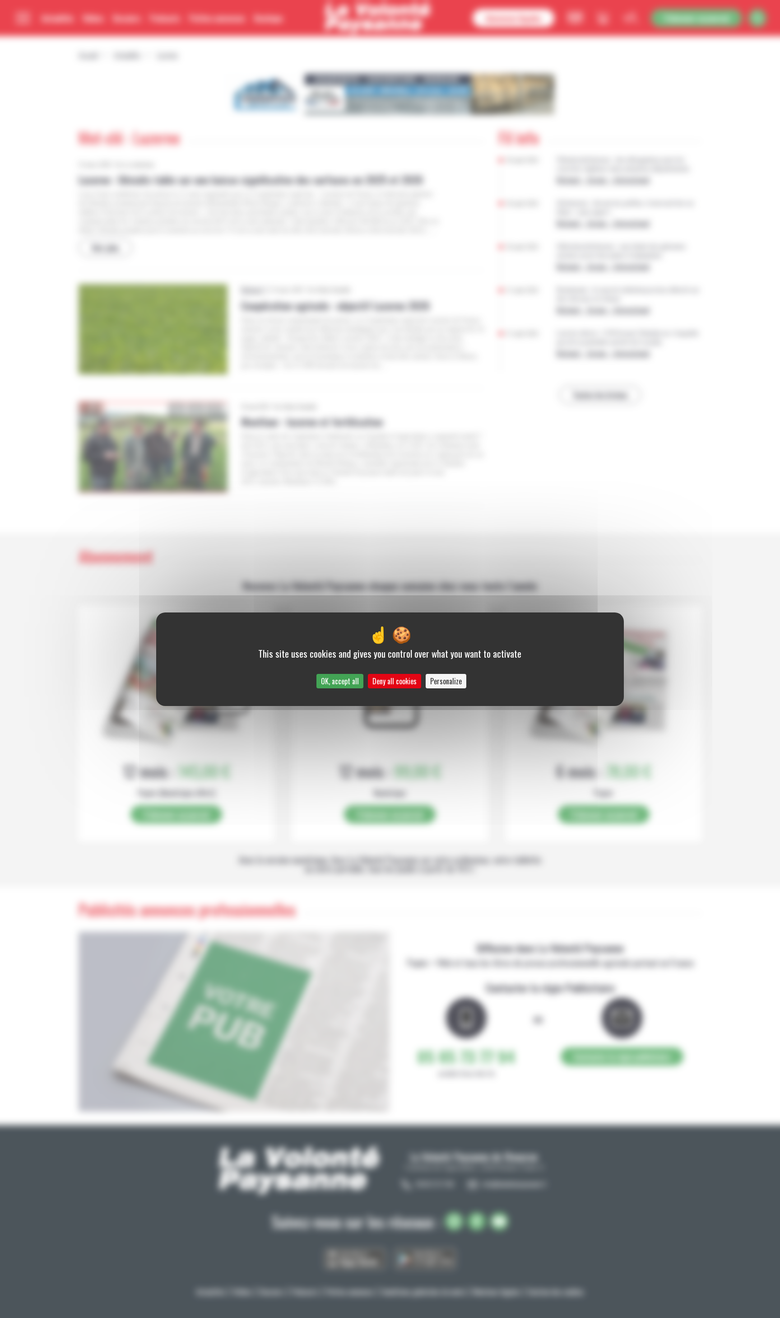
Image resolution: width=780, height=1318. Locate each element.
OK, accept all (340, 681)
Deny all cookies (394, 681)
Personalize (446, 681)
